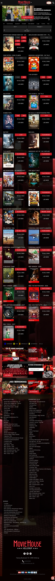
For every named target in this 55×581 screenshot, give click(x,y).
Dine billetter (31, 23)
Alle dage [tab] (26, 30)
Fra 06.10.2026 (46, 230)
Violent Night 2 (33, 477)
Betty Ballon (32, 436)
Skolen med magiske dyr (10, 432)
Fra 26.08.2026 (46, 134)
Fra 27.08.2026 (20, 173)
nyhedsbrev (19, 570)
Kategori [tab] (39, 26)
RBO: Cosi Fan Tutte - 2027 (10, 451)
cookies (36, 570)
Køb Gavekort (7, 507)
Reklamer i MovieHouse (10, 515)
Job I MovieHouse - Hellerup (11, 529)
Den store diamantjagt (34, 446)
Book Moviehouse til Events (11, 510)
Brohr (30, 429)
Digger (31, 432)
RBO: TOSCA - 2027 (9, 453)
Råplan (31, 448)
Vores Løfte (7, 408)
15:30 (24, 37)
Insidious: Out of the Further (11, 424)
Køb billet (27, 17)
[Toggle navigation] (53, 3)
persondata (31, 570)
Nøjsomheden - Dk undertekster (12, 426)
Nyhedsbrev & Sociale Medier (11, 526)
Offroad (31, 434)
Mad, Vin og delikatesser (10, 520)
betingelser (25, 570)
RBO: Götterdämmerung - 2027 (11, 450)
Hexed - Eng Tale (33, 476)
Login (38, 23)
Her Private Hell (33, 455)
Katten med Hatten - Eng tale (36, 481)
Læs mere (20, 51)
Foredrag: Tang (8, 443)
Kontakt (24, 23)
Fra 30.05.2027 (20, 327)
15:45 (21, 96)
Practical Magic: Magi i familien (11, 434)
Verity (30, 438)
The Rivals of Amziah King (35, 420)
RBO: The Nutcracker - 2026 (11, 448)
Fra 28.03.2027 (46, 307)
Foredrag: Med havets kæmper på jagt (13, 438)
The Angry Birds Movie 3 (35, 489)
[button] (6, 20)
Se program (33, 391)
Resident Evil (32, 424)
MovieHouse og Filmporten (11, 517)
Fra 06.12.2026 (20, 288)
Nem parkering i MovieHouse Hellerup (13, 508)
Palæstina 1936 (8, 436)
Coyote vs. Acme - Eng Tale (36, 422)
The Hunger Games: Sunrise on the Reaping (40, 469)
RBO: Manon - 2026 (9, 445)
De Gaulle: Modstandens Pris (11, 417)
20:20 (24, 41)
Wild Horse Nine (33, 474)
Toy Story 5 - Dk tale (9, 413)
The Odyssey (7, 410)
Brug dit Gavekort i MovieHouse (12, 531)
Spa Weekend (32, 417)
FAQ (48, 23)
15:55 (46, 96)
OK (31, 373)
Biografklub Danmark (9, 519)
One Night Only (7, 427)
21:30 (21, 134)
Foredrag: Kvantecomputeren (11, 439)
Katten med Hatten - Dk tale (36, 479)
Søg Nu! (7, 391)
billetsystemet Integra (31, 574)
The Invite (6, 420)
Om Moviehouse (8, 505)
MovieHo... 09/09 (46, 211)
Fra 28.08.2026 (46, 192)
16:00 (17, 115)
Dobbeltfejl (32, 427)
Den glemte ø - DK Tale (35, 441)
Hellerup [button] (25, 2)
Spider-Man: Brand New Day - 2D (12, 401)
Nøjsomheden (32, 408)
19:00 (49, 77)
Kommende (10, 23)
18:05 (24, 77)
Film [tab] (15, 26)
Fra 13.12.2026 (46, 288)
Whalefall (31, 451)
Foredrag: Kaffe (8, 441)
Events (43, 23)
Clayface (31, 458)
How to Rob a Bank (34, 465)
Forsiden (6, 503)
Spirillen (6, 431)
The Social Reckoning (34, 450)
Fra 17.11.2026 (20, 269)
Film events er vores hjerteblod (11, 514)
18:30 (17, 41)
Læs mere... (8, 359)
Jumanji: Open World (34, 491)
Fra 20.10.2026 (20, 250)
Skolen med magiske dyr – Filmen (12, 403)
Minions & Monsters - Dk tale (11, 407)
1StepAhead (42, 574)
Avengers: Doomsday (34, 488)
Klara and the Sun (33, 462)
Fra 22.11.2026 (46, 269)
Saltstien (6, 412)
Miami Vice (32, 498)
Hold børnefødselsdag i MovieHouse (13, 512)
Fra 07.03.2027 (20, 307)
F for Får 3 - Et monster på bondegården (39, 443)
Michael (6, 422)
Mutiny (5, 419)
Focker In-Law (33, 472)
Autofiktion (32, 413)
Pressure (31, 419)
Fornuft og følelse (33, 460)
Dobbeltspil (7, 415)
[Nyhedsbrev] (30, 553)
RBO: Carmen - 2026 (9, 446)
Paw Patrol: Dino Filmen (10, 405)
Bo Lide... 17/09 (21, 230)
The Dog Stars (7, 429)
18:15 (24, 115)
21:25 (17, 44)
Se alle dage (20, 47)
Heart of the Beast (33, 431)
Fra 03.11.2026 (46, 250)
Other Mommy (33, 445)
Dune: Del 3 (32, 486)
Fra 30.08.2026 (20, 211)
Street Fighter (32, 453)
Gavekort (17, 23)
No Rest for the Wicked (35, 412)
